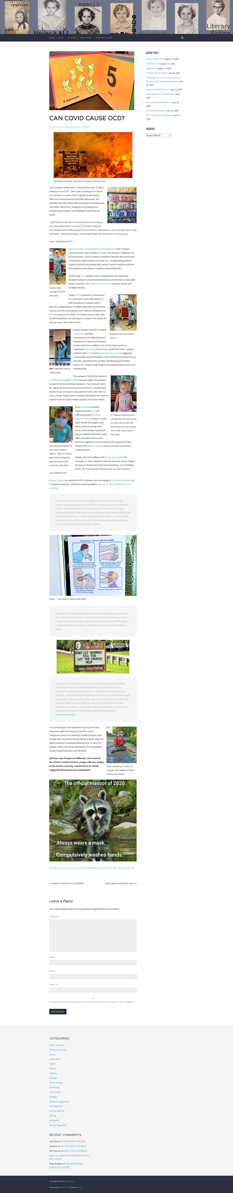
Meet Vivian (86, 37)
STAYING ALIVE (153, 63)
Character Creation (63, 868)
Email (53, 971)
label (113, 248)
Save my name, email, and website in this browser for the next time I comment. (91, 1002)
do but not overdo (113, 457)
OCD (83, 275)
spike (52, 379)
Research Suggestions (100, 868)
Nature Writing (56, 1082)
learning (90, 349)
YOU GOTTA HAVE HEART (158, 89)
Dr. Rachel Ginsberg (121, 480)
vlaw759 (86, 127)
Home (51, 37)
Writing (52, 1115)
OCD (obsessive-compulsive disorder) (87, 248)
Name (52, 957)
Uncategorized (56, 1106)
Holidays (53, 1073)
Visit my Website (56, 1110)
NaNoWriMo (151, 68)
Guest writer (55, 1059)
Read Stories (55, 1092)
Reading (53, 1096)
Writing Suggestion (124, 868)
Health (52, 1063)
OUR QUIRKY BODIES (156, 110)
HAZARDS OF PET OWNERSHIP (160, 94)
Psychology (81, 868)
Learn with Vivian (104, 37)
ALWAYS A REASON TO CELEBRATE (68, 883)
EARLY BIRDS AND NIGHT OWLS (119, 883)
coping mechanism (100, 283)
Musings (53, 1078)
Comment (55, 916)
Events (52, 1054)
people (85, 406)
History (52, 1068)
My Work (72, 37)
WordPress (63, 1187)
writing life (54, 1120)
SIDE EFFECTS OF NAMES (75, 1150)
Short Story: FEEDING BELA (158, 102)
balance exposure (109, 353)
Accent (79, 1187)
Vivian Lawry (54, 1155)
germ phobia (96, 445)
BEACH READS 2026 (155, 59)
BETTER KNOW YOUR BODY (159, 115)
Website (53, 984)
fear (72, 379)
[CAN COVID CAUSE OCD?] (93, 81)
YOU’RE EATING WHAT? (157, 73)
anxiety (61, 379)
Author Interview (56, 1045)
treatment (78, 333)
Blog (61, 37)
